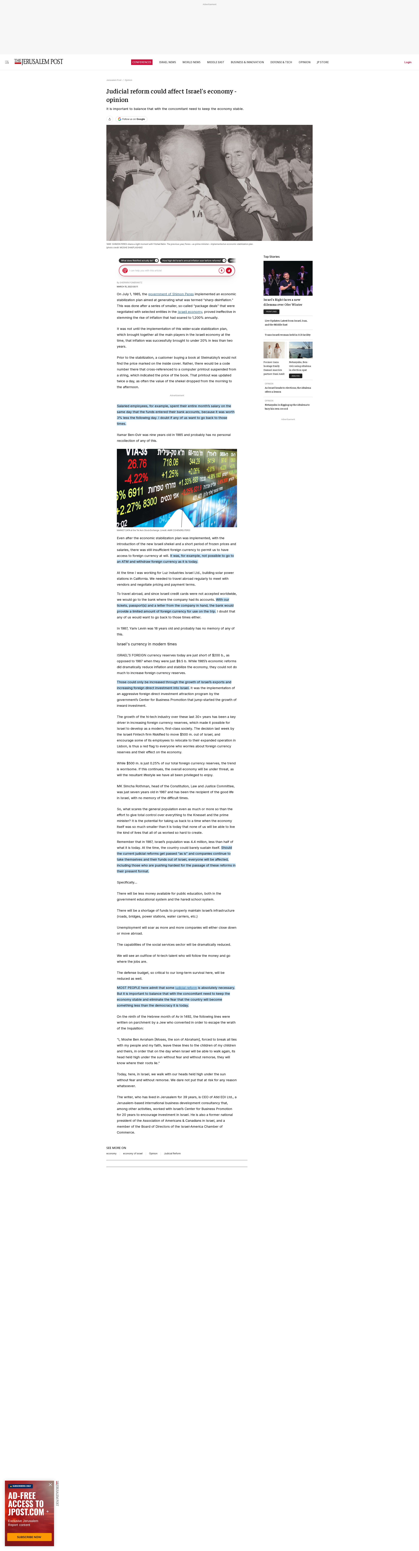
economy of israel (133, 1153)
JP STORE (323, 62)
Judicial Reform (172, 1153)
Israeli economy (190, 312)
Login (407, 62)
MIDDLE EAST (215, 62)
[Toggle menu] (7, 62)
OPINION (304, 62)
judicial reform (186, 988)
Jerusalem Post (113, 80)
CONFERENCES (141, 62)
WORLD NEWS (191, 62)
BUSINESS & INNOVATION (247, 62)
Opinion (128, 80)
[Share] (109, 119)
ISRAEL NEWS (167, 62)
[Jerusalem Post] (36, 62)
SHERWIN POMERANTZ (131, 282)
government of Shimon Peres (171, 294)
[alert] (29, 1513)
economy (111, 1153)
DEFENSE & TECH (281, 62)
